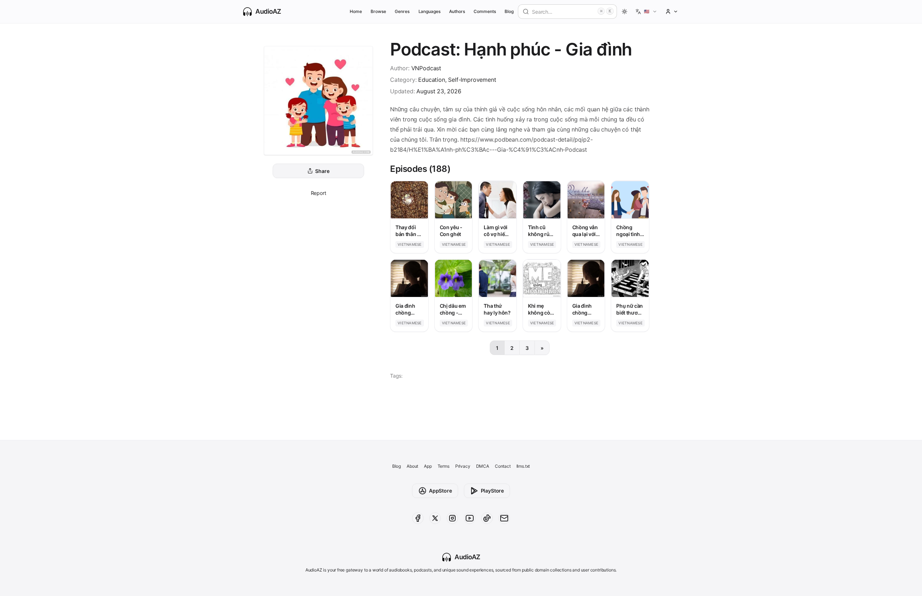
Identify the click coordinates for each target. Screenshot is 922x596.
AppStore (440, 491)
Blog (509, 11)
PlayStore (492, 491)
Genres (402, 11)
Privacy (462, 466)
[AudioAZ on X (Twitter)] (435, 518)
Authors (457, 11)
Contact (503, 466)
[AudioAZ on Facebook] (418, 518)
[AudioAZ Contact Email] (504, 518)
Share (322, 171)
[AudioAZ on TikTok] (487, 518)
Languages (429, 11)
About (412, 466)
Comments (485, 11)
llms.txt (523, 466)
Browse (378, 11)
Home (356, 11)
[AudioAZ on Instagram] (452, 518)
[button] (646, 11)
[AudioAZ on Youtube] (469, 518)
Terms (443, 466)
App (427, 466)
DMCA (482, 466)
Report (318, 193)
